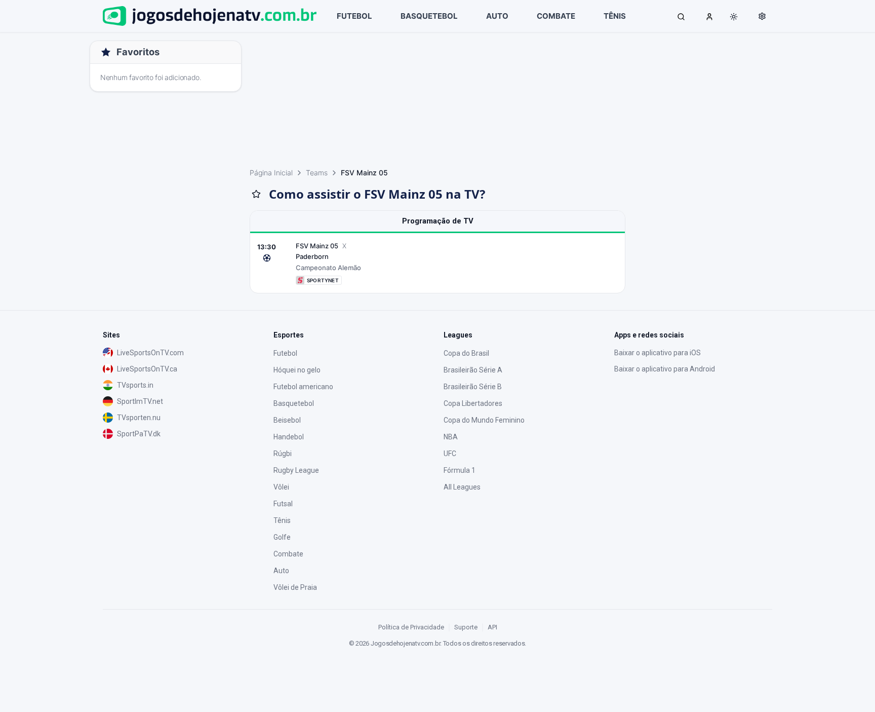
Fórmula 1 (459, 470)
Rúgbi (282, 453)
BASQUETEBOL (429, 16)
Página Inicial (271, 172)
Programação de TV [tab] (437, 221)
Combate (288, 554)
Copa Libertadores (473, 403)
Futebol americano (303, 387)
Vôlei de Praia (295, 587)
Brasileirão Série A (473, 370)
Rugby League (296, 470)
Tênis (282, 520)
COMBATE (556, 16)
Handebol (288, 437)
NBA (451, 437)
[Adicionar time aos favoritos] (256, 194)
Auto (281, 571)
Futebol (285, 353)
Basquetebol (293, 403)
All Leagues (462, 487)
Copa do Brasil (466, 353)
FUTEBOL (354, 16)
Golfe (282, 537)
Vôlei (281, 487)
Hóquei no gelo (297, 370)
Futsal (283, 504)
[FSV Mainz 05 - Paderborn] (437, 263)
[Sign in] (709, 16)
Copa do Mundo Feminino (484, 420)
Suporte (466, 627)
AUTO (497, 16)
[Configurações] (762, 16)
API (492, 627)
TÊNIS (615, 16)
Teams (317, 172)
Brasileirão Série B (473, 387)
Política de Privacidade (411, 627)
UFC (450, 453)
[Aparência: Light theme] (734, 17)
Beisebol (287, 420)
